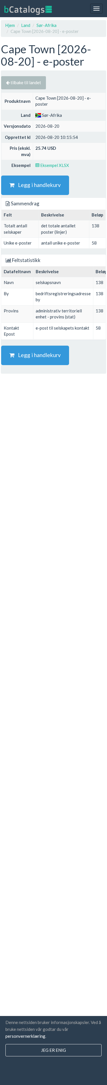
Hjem (10, 25)
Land (25, 25)
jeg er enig (53, 1050)
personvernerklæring (25, 1036)
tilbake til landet (25, 82)
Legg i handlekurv (38, 185)
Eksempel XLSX (54, 165)
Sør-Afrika (46, 25)
